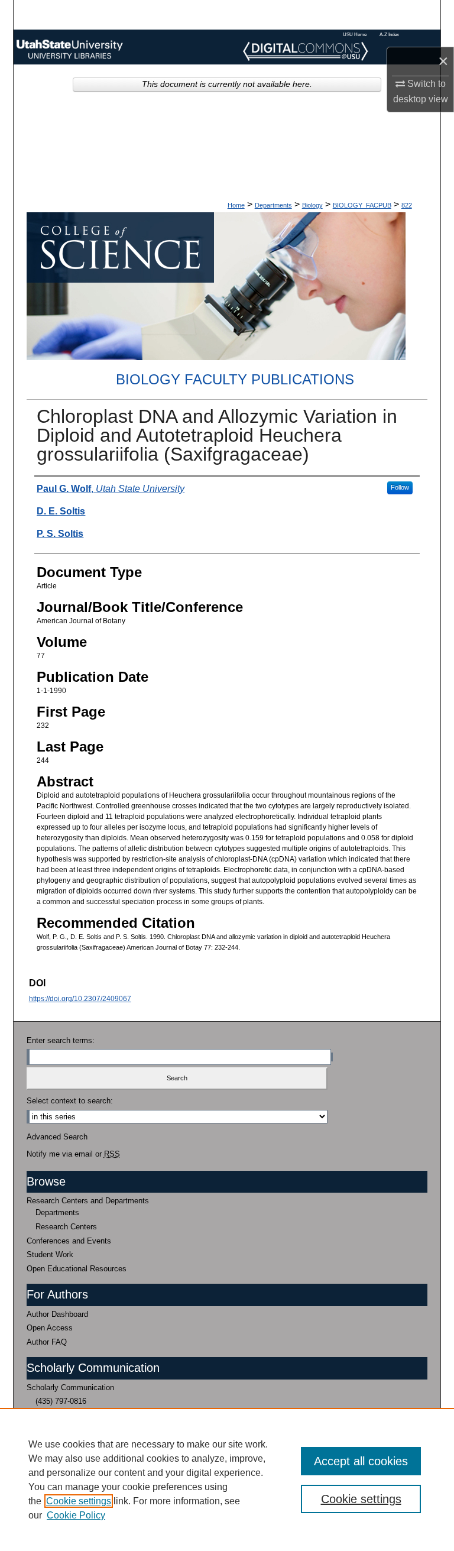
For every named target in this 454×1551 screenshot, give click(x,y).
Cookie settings (78, 1501)
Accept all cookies (361, 1461)
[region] (227, 1479)
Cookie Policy (76, 1515)
